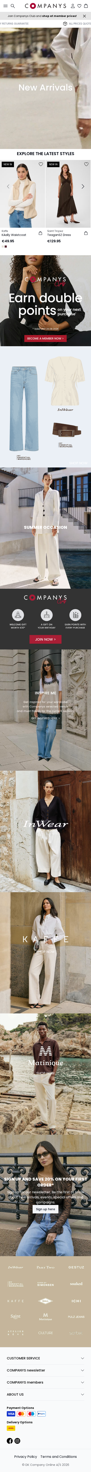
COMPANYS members (25, 1382)
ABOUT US (15, 1394)
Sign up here (45, 1209)
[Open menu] (4, 6)
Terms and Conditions (58, 1456)
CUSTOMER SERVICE (23, 1358)
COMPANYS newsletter (26, 1370)
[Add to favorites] (40, 164)
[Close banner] (84, 16)
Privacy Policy (25, 1456)
